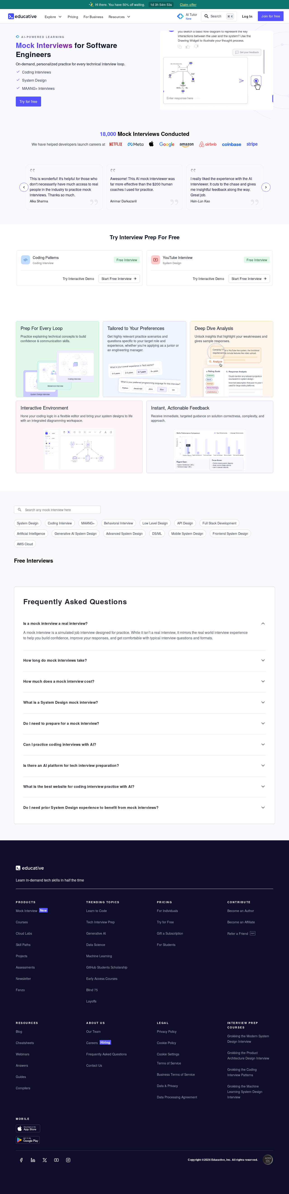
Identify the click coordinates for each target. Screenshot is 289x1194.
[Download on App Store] (37, 1129)
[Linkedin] (33, 1163)
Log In (247, 16)
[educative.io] (22, 16)
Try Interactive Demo (78, 278)
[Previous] (23, 187)
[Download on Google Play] (37, 1140)
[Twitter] (45, 1163)
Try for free (28, 101)
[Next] (265, 187)
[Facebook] (22, 1163)
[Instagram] (69, 1163)
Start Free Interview (116, 278)
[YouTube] (57, 1163)
